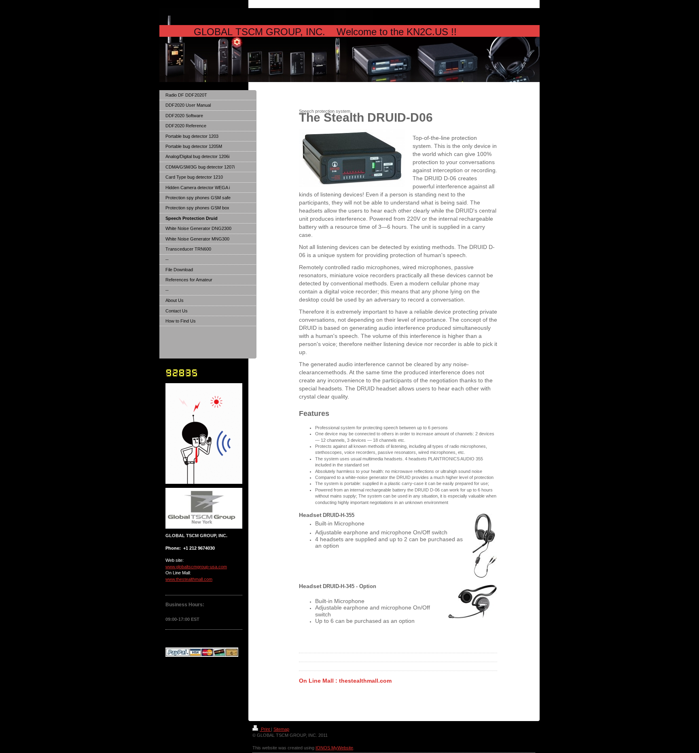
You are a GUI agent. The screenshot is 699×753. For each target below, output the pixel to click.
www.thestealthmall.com (188, 579)
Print (265, 729)
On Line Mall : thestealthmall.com (345, 680)
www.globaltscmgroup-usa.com (196, 566)
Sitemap (281, 729)
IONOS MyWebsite (334, 747)
